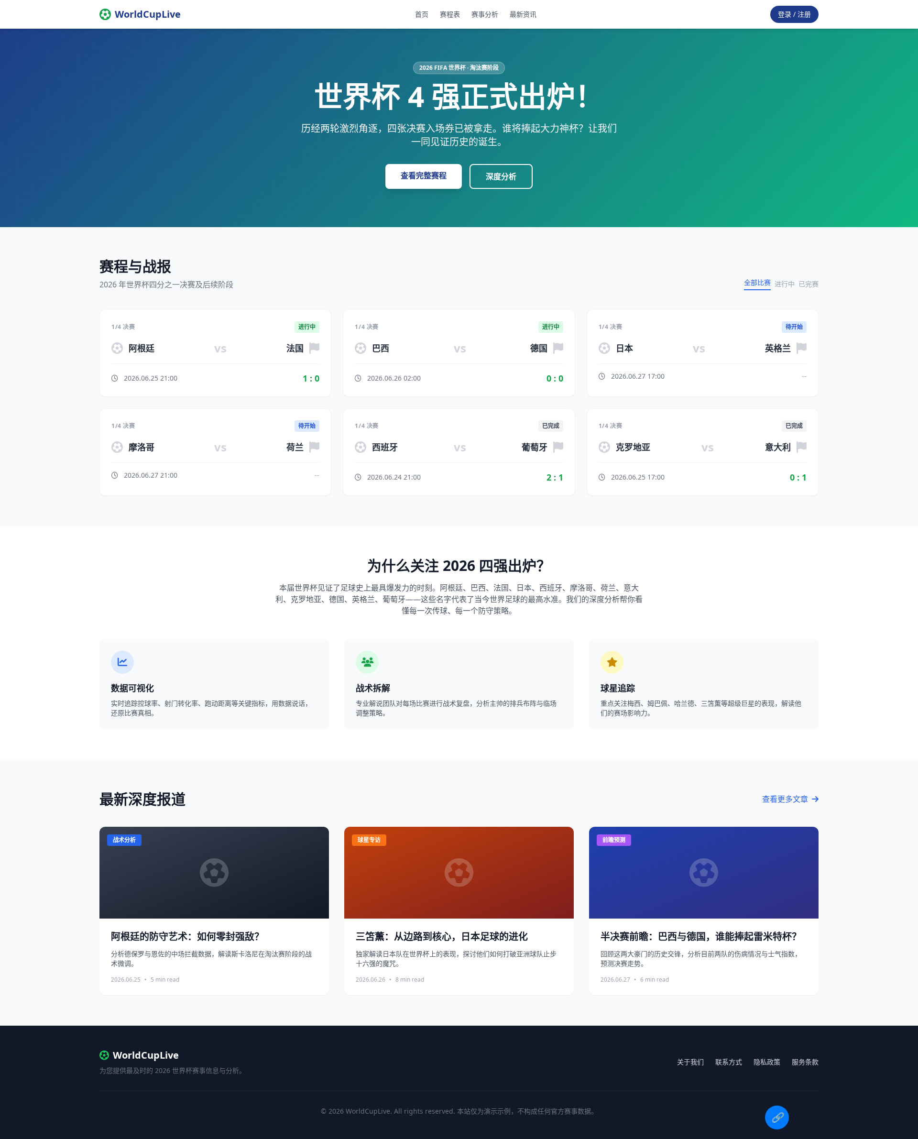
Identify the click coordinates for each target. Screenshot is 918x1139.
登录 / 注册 (794, 14)
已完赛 (808, 283)
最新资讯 (523, 14)
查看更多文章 (786, 799)
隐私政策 (767, 1061)
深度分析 (501, 176)
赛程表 (450, 14)
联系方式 (728, 1061)
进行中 (785, 283)
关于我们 (690, 1061)
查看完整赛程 (424, 175)
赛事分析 (484, 14)
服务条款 (805, 1061)
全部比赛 (757, 282)
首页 (421, 14)
